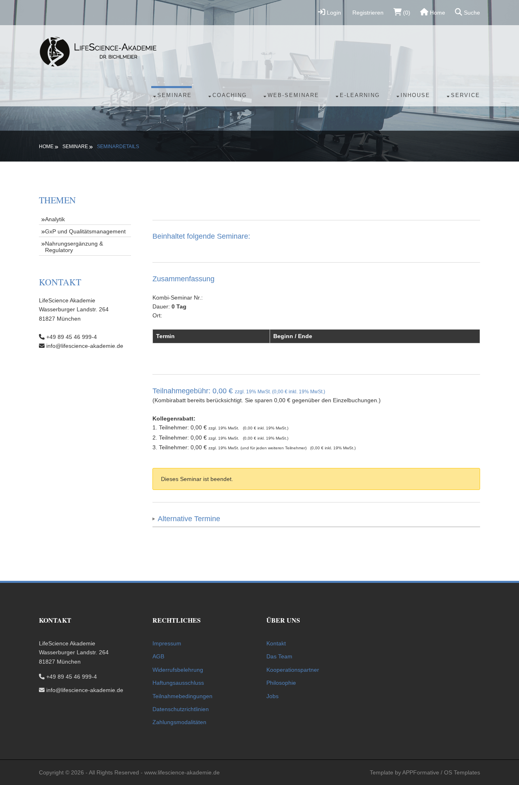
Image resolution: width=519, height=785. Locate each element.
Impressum (166, 643)
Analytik (55, 219)
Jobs (272, 696)
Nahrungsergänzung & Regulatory (74, 246)
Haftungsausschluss (178, 682)
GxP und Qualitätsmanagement (85, 231)
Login (333, 12)
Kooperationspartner (292, 669)
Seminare (174, 95)
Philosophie (281, 682)
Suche (471, 12)
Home (436, 12)
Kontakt (276, 643)
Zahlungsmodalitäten (179, 722)
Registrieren (367, 12)
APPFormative (420, 772)
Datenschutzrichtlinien (180, 709)
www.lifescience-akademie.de (182, 772)
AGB (158, 656)
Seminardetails (118, 146)
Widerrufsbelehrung (177, 669)
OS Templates (462, 772)
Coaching (229, 95)
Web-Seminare (293, 95)
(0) (405, 12)
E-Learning (360, 95)
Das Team (279, 656)
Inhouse (415, 95)
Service (465, 95)
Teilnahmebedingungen (182, 696)
